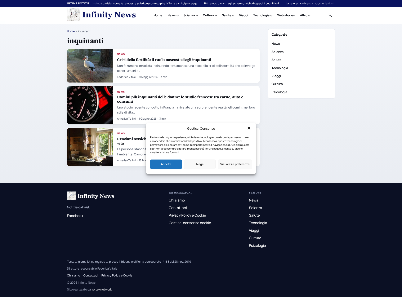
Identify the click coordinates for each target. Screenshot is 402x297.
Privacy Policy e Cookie (187, 215)
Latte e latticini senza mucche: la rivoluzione (314, 3)
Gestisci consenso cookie (190, 222)
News (172, 15)
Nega (200, 164)
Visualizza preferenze (235, 164)
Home (158, 15)
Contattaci (178, 207)
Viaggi (243, 15)
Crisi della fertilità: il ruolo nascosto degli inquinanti (164, 59)
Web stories (286, 15)
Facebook (75, 215)
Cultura (208, 15)
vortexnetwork (101, 289)
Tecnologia (261, 15)
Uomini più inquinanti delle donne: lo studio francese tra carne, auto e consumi (180, 99)
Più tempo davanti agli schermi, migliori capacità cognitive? (241, 3)
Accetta (166, 164)
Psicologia (279, 92)
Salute (226, 15)
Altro (303, 15)
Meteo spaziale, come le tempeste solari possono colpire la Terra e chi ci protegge (144, 3)
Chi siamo (177, 200)
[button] (249, 128)
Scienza (189, 15)
